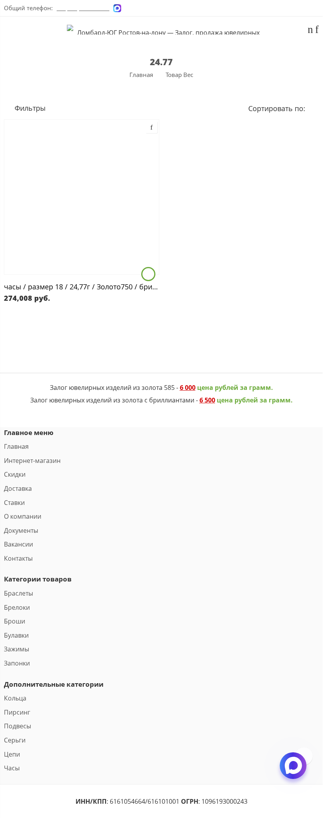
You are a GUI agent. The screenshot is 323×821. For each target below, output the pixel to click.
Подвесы (17, 726)
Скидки (15, 474)
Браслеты (18, 593)
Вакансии (18, 544)
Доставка (18, 488)
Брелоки (17, 607)
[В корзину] (148, 274)
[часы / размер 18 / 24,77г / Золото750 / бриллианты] (81, 196)
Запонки (17, 663)
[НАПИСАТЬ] (293, 772)
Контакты (18, 558)
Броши (14, 621)
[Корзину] (310, 31)
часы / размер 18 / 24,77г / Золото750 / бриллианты (81, 286)
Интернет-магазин (32, 460)
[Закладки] (317, 31)
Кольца (15, 698)
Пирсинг (17, 712)
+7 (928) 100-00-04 (83, 8)
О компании (22, 516)
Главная (141, 75)
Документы (21, 530)
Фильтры (29, 108)
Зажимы (16, 649)
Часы (12, 768)
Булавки (16, 635)
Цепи (12, 754)
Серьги (15, 740)
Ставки (14, 502)
